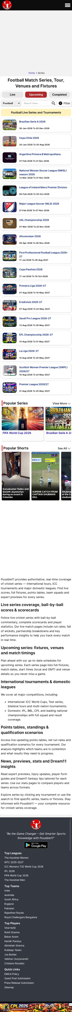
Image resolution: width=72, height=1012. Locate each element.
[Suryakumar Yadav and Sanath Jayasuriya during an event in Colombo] (16, 475)
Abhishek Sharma (14, 945)
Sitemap (9, 987)
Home (31, 72)
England (9, 903)
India (7, 890)
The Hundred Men (14, 879)
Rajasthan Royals (14, 912)
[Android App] (36, 848)
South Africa (11, 899)
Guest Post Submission (17, 978)
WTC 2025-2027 (13, 862)
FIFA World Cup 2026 (16, 875)
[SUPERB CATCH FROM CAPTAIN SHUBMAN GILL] (45, 475)
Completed (59, 94)
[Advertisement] (36, 40)
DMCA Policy (11, 973)
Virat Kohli (10, 927)
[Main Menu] (67, 5)
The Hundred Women (16, 857)
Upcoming (36, 94)
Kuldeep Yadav (13, 950)
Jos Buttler (10, 954)
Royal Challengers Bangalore (20, 917)
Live (12, 94)
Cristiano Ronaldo (14, 963)
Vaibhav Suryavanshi (16, 958)
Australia (9, 895)
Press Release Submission (19, 982)
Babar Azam (11, 936)
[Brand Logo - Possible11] (36, 829)
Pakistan (9, 908)
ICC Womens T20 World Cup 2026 (23, 866)
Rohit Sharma (12, 932)
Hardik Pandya (12, 941)
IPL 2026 (9, 871)
